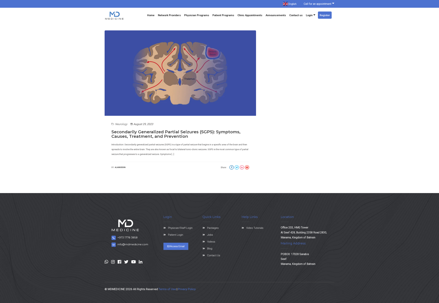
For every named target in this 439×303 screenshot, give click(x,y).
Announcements (276, 15)
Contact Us (213, 255)
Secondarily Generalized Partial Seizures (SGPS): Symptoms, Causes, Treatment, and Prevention (175, 134)
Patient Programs (223, 15)
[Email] (247, 168)
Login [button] (309, 15)
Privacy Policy (187, 289)
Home (151, 15)
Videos (211, 241)
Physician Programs (196, 15)
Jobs (210, 234)
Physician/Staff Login (180, 227)
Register (325, 15)
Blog (209, 248)
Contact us (295, 15)
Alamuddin (120, 167)
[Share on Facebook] (232, 168)
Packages (213, 227)
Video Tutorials (254, 227)
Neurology (121, 124)
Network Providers (169, 15)
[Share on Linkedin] (242, 168)
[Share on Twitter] (237, 168)
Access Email (177, 246)
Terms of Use (167, 289)
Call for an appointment (317, 3)
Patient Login (175, 234)
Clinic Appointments (250, 15)
